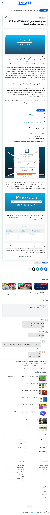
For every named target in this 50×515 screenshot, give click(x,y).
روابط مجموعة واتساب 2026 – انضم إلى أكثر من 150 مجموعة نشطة (23, 376)
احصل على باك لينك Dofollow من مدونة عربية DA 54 (35, 363)
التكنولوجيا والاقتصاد (20, 478)
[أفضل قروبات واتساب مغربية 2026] (43, 392)
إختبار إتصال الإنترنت (20, 467)
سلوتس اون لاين (39, 118)
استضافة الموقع (20, 471)
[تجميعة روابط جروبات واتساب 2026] (43, 428)
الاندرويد (22, 476)
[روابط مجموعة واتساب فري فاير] (43, 421)
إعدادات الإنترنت (21, 469)
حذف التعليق (39, 348)
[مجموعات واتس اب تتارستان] (43, 385)
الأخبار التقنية (21, 474)
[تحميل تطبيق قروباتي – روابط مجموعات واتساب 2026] (43, 414)
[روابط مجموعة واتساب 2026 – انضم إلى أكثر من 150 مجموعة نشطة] (43, 378)
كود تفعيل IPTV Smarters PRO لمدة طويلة (28, 404)
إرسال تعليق (42, 305)
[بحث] (2, 3)
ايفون (23, 480)
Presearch (31, 133)
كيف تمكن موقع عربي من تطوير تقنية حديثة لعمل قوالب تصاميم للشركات (31, 361)
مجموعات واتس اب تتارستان (31, 383)
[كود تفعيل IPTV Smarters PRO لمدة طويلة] (43, 406)
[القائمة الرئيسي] (48, 3)
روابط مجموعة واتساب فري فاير (31, 419)
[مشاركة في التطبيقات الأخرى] (30, 269)
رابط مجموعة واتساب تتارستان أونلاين (29, 397)
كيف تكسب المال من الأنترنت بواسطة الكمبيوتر (32, 122)
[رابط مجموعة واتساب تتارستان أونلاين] (43, 399)
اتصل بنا (45, 469)
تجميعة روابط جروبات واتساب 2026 (30, 426)
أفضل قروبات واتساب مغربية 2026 (30, 390)
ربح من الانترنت (42, 17)
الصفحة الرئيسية (43, 465)
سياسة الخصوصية (43, 467)
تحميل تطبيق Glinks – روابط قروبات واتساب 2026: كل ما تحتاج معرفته (31, 368)
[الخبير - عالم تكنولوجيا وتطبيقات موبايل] (25, 3)
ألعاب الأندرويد (21, 465)
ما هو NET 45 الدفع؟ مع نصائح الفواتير (34, 114)
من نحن (45, 472)
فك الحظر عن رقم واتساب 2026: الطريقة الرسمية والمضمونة (24, 10)
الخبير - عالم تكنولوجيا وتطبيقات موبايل (29, 512)
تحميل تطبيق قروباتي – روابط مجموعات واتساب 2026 (35, 365)
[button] (41, 269)
